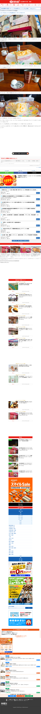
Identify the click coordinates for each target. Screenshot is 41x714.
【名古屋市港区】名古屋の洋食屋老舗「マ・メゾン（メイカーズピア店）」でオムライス (25, 307)
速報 (35, 5)
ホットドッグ (8, 260)
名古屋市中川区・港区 (25, 1)
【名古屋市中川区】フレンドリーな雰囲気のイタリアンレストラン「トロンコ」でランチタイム (25, 318)
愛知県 (16, 10)
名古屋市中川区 (17, 260)
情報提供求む (17, 699)
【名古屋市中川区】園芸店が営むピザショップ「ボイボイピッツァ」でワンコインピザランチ (25, 295)
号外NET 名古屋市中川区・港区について (21, 700)
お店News (18, 5)
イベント (32, 5)
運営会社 (12, 699)
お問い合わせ (31, 699)
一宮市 (10, 536)
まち (26, 5)
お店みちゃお (22, 5)
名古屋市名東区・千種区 (12, 530)
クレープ (1, 260)
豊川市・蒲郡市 (11, 552)
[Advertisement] (20, 272)
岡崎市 (10, 549)
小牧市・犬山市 (11, 538)
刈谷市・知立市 (11, 546)
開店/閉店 (14, 5)
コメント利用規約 (38, 167)
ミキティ (7, 262)
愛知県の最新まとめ (12, 525)
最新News (7, 5)
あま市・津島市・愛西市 (12, 533)
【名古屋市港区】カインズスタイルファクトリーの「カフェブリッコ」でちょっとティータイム (25, 464)
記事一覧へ (20, 170)
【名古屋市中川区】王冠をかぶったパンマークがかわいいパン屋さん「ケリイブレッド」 (25, 329)
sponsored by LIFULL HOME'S (35, 653)
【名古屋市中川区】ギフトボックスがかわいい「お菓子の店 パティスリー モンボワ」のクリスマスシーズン (25, 414)
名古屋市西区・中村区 (12, 528)
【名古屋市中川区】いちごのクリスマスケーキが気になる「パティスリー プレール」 (25, 472)
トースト (4, 260)
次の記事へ (34, 170)
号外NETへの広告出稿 (23, 699)
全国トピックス (2, 5)
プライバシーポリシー (10, 700)
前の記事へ (7, 170)
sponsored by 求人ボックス (17, 187)
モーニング (12, 260)
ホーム (8, 699)
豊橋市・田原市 (11, 554)
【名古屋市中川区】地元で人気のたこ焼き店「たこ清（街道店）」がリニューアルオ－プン (25, 340)
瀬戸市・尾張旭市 (11, 541)
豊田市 (10, 544)
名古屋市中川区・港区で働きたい (7, 187)
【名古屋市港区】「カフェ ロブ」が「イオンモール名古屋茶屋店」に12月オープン (25, 377)
